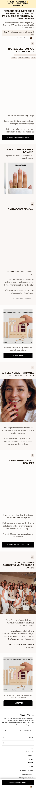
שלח (5, 730)
